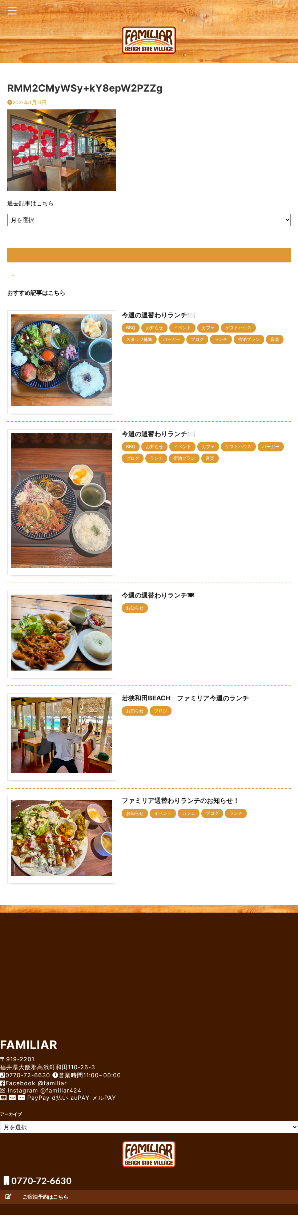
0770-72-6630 (40, 1180)
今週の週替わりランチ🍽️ (158, 315)
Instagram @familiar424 (43, 1090)
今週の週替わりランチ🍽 (158, 595)
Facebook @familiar (36, 1083)
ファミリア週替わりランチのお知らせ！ (180, 800)
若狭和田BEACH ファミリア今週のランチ (185, 698)
